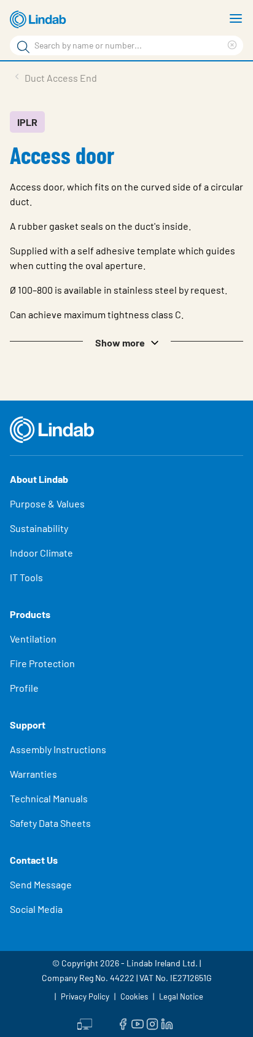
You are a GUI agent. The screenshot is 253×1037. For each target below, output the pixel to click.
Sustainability (39, 528)
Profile (24, 688)
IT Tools (26, 577)
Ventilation (33, 638)
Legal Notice (181, 996)
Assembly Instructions (58, 749)
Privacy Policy (85, 996)
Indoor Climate (41, 552)
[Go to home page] (40, 19)
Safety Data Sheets (50, 823)
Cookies (134, 996)
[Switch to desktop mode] (84, 1023)
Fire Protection (42, 663)
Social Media (36, 909)
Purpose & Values (47, 503)
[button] (126, 341)
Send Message (41, 884)
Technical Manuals (49, 798)
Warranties (33, 774)
